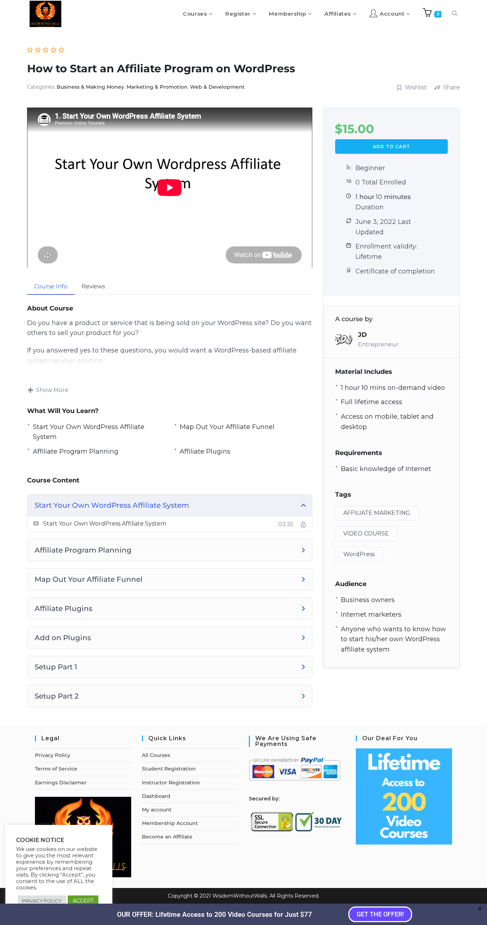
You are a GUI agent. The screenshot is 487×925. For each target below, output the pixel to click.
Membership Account (170, 823)
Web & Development (217, 87)
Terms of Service (56, 768)
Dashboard (156, 796)
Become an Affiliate (167, 836)
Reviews (93, 286)
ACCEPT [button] (83, 901)
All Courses (156, 755)
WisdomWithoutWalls (239, 896)
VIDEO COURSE (366, 533)
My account (156, 809)
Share (451, 87)
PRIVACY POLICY (42, 901)
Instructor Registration (171, 782)
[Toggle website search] (455, 14)
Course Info (50, 286)
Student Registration (169, 768)
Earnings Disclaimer (61, 782)
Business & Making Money (90, 87)
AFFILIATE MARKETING (376, 512)
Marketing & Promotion (157, 87)
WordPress (359, 554)
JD (362, 335)
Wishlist (416, 87)
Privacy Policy (52, 755)
